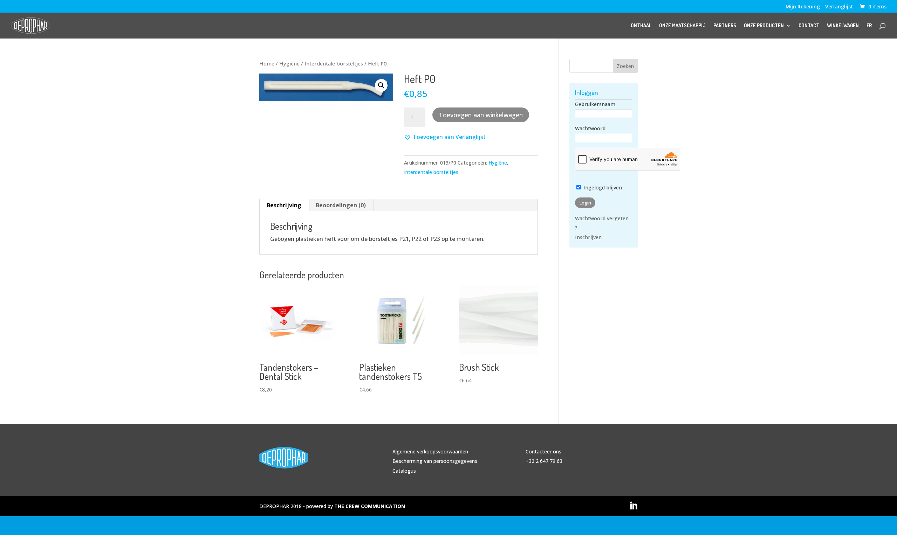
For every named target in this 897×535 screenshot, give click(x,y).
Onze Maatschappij (682, 25)
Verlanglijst (839, 7)
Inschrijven (588, 237)
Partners (724, 25)
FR (869, 25)
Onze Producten (764, 25)
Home (266, 63)
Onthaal (641, 25)
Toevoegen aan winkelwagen (481, 115)
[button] (381, 85)
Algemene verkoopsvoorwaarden (430, 451)
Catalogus (404, 470)
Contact (809, 25)
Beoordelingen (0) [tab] (341, 205)
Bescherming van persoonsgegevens (434, 461)
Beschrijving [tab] (284, 205)
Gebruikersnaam (595, 104)
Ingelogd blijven (602, 187)
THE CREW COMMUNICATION (369, 506)
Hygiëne (289, 63)
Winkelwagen (843, 25)
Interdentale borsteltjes (333, 63)
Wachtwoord (590, 128)
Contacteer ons (543, 451)
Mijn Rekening (803, 7)
